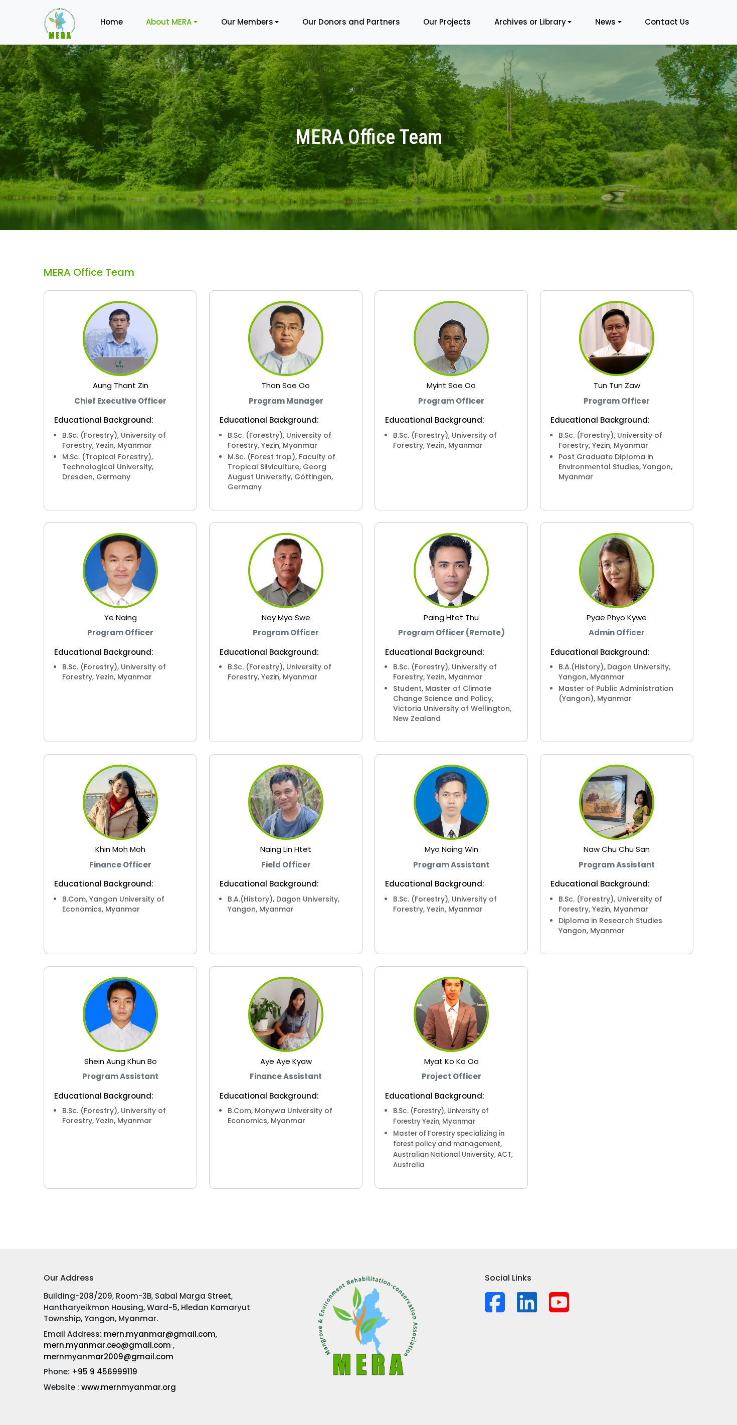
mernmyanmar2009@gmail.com (108, 1356)
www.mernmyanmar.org (128, 1387)
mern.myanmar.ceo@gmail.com (108, 1345)
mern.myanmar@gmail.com (160, 1334)
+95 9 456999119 (104, 1371)
